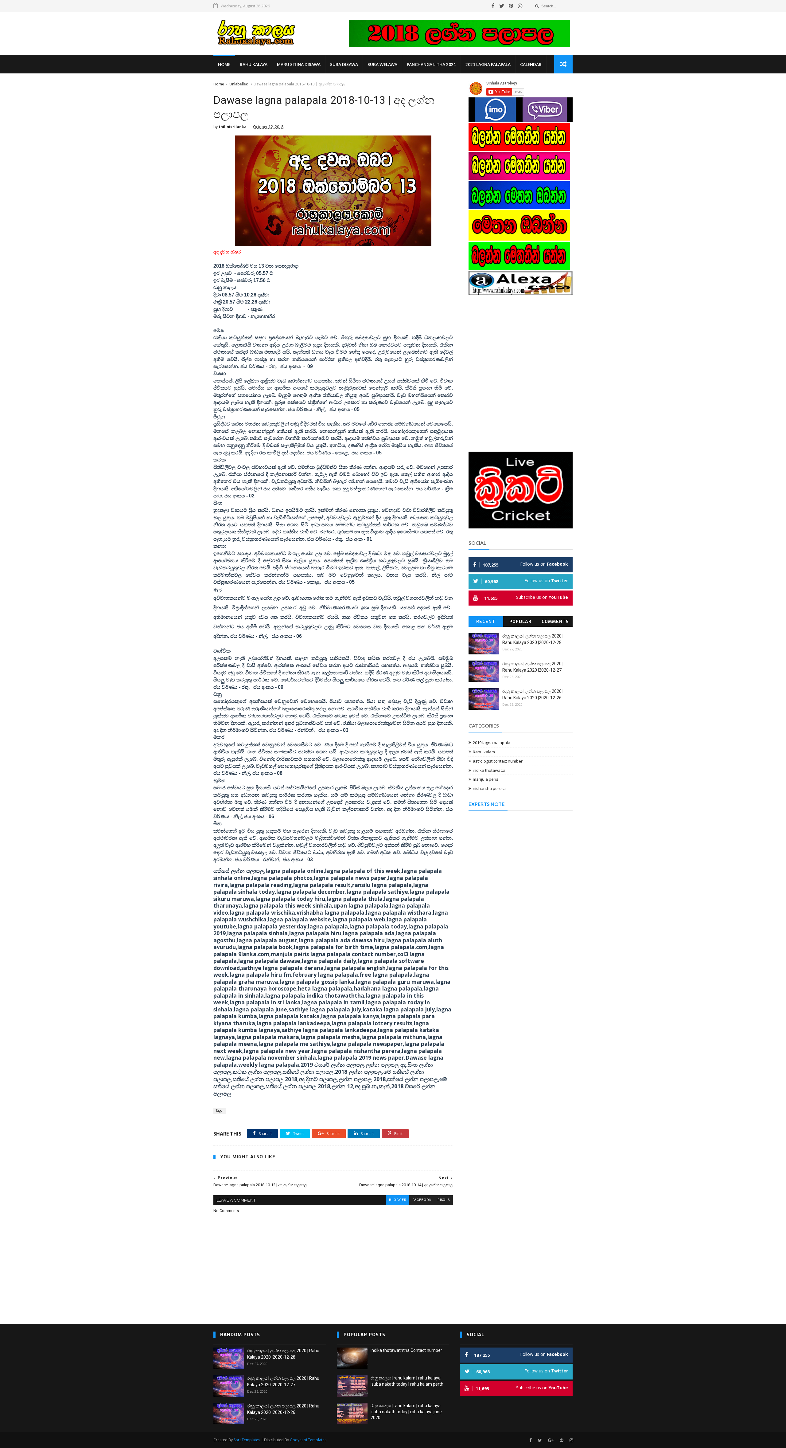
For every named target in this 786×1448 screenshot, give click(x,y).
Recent (485, 622)
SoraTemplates (247, 1439)
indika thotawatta (489, 770)
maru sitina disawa (299, 64)
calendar (531, 64)
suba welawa (382, 64)
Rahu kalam (484, 752)
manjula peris (485, 779)
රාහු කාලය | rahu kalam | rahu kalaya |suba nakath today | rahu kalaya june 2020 (406, 1411)
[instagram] (520, 6)
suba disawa (344, 64)
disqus (444, 1200)
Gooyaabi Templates (308, 1439)
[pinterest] (511, 6)
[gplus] (551, 1440)
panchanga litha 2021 (431, 64)
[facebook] (493, 6)
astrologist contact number (498, 761)
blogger (397, 1200)
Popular (520, 622)
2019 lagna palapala (491, 742)
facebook (421, 1200)
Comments (555, 622)
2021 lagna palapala (488, 64)
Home (224, 64)
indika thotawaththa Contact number (406, 1350)
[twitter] (501, 6)
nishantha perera (489, 788)
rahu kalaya (253, 64)
